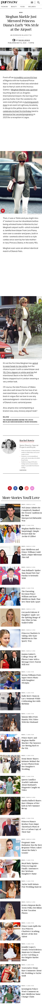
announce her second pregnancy (18, 114)
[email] (32, 488)
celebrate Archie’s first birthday (17, 111)
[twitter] (21, 488)
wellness (32, 6)
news (21, 12)
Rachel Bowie (24, 40)
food (22, 6)
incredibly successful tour (25, 78)
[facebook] (15, 488)
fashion (4, 6)
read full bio (23, 470)
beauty (14, 6)
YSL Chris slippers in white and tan (18, 373)
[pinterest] (3, 67)
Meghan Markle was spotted (24, 90)
